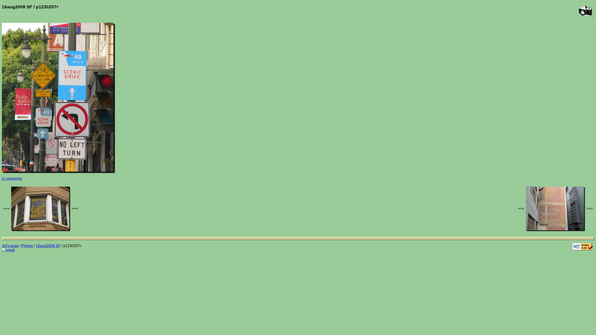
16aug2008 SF (48, 246)
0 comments (12, 179)
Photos (27, 246)
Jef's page (10, 246)
